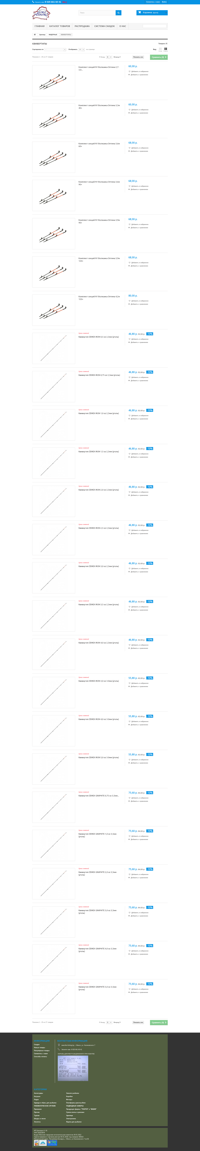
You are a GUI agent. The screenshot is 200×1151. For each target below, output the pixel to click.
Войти (164, 2)
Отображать (73, 49)
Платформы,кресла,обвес (76, 1103)
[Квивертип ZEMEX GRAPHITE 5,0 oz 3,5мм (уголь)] (53, 998)
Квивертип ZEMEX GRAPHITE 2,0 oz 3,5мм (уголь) (97, 873)
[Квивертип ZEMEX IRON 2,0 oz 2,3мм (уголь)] (53, 501)
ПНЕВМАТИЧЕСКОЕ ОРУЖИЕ (45, 1106)
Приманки (38, 1109)
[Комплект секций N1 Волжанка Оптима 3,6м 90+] (53, 195)
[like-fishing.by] (53, 13)
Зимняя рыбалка (72, 1093)
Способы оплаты (40, 1056)
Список (165, 51)
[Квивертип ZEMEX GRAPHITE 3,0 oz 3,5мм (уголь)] (53, 921)
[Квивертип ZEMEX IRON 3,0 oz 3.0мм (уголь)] (53, 692)
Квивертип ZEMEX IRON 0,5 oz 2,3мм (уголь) (99, 337)
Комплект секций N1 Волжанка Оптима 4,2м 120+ (99, 297)
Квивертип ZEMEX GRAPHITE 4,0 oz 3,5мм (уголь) (97, 949)
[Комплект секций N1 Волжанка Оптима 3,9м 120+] (53, 271)
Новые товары (39, 1047)
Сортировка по (38, 49)
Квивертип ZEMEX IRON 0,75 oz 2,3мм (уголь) (99, 375)
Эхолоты (37, 1122)
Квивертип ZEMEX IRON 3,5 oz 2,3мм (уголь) (99, 604)
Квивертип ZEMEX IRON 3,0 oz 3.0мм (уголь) (99, 681)
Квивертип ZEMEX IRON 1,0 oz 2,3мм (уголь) (99, 413)
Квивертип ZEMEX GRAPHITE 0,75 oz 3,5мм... (99, 796)
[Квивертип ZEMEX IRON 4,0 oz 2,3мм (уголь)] (53, 654)
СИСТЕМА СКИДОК (104, 26)
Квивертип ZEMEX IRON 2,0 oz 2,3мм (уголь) (99, 490)
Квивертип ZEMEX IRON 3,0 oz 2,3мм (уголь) (99, 566)
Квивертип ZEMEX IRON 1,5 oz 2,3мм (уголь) (99, 451)
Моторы (69, 1099)
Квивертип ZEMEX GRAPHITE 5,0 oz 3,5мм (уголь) (97, 988)
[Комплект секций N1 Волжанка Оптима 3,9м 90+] (53, 233)
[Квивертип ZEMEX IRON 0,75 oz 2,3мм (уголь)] (53, 386)
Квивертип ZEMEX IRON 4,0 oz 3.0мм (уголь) (99, 719)
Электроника (71, 1118)
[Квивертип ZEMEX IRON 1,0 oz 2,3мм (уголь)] (53, 424)
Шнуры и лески (40, 1118)
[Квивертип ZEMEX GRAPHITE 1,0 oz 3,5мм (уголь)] (53, 845)
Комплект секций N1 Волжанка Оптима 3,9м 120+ (99, 259)
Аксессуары (38, 1093)
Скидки (36, 1044)
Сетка (160, 51)
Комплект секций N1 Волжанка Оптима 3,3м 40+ (99, 106)
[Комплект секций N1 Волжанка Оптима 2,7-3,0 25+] (53, 80)
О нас (122, 26)
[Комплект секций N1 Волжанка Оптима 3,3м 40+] (53, 119)
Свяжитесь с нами (153, 2)
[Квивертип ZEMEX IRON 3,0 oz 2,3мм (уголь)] (53, 577)
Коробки (69, 1096)
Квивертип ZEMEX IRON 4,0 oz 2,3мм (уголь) (99, 643)
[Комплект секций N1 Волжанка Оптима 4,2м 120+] (53, 310)
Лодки (36, 1099)
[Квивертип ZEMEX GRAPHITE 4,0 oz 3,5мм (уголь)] (53, 960)
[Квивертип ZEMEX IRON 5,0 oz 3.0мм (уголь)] (53, 769)
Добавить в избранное (139, 71)
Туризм (36, 1115)
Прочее (36, 1112)
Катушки (37, 1096)
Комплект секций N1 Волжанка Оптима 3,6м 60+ (99, 144)
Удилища (69, 1115)
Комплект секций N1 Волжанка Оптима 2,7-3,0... (99, 68)
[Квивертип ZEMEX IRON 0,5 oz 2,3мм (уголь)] (53, 348)
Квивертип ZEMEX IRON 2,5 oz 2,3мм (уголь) (99, 528)
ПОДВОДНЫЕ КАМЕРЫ (75, 1106)
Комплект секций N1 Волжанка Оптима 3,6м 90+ (99, 183)
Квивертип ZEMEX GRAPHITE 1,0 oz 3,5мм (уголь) (97, 835)
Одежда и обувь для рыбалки (45, 1103)
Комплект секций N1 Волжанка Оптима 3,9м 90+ (99, 221)
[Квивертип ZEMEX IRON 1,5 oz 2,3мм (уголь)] (53, 463)
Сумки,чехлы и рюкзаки (75, 1112)
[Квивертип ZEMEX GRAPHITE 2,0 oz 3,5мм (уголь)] (53, 883)
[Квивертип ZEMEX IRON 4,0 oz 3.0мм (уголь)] (53, 730)
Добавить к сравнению (139, 75)
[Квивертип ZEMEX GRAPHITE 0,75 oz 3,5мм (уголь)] (53, 807)
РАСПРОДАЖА (82, 26)
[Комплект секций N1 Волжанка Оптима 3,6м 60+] (53, 157)
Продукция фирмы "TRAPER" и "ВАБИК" (81, 1109)
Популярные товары (42, 1050)
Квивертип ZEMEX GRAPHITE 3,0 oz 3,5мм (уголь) (97, 911)
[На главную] (35, 34)
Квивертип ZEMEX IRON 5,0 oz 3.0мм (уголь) (99, 757)
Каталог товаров (59, 26)
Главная (40, 26)
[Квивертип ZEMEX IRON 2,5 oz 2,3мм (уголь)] (53, 539)
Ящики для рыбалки (73, 1122)
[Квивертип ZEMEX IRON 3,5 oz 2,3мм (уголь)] (53, 616)
